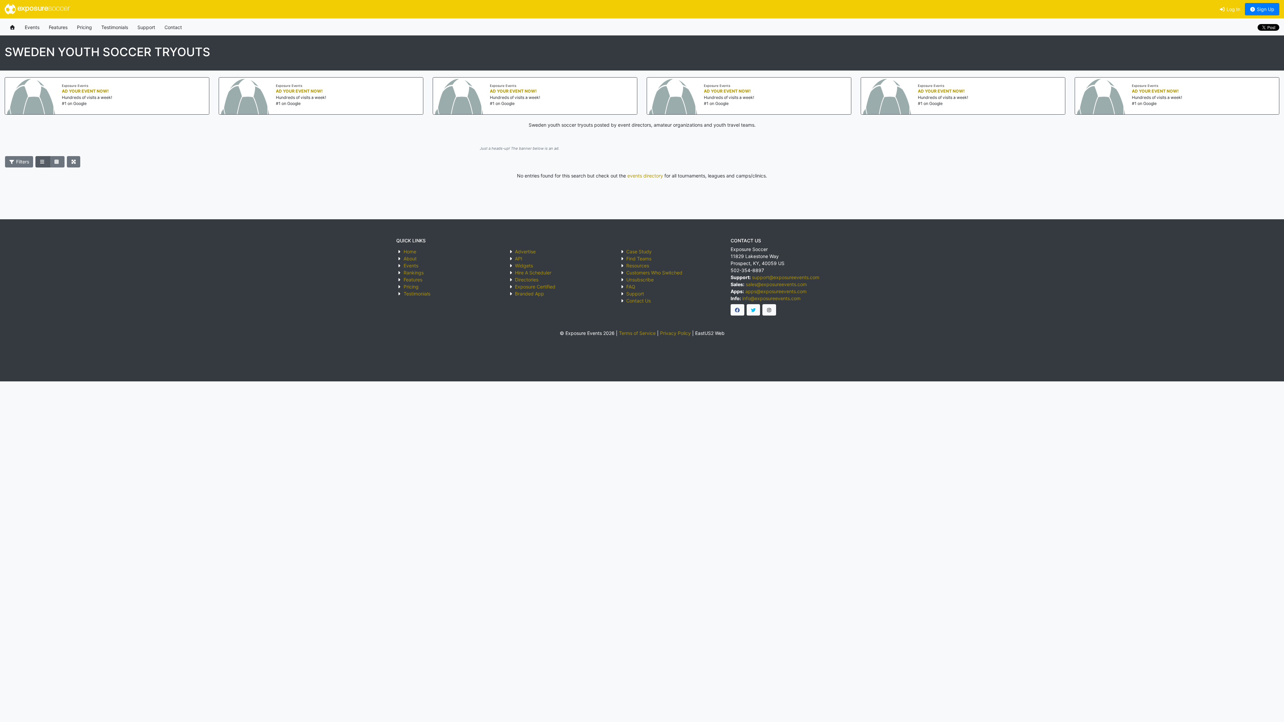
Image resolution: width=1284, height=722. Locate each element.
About (410, 258)
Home (410, 251)
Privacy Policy (675, 333)
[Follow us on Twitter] (753, 310)
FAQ (630, 286)
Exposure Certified (535, 286)
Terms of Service (637, 333)
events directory (645, 175)
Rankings (414, 272)
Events (32, 27)
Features (58, 27)
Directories (526, 279)
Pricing (84, 27)
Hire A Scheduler (533, 272)
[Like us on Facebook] (737, 310)
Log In (1232, 9)
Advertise (525, 251)
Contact (173, 27)
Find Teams (638, 258)
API (518, 258)
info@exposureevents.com (771, 298)
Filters (22, 161)
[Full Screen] (74, 161)
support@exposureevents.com (785, 277)
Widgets (524, 265)
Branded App (529, 293)
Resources (637, 265)
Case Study (639, 251)
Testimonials (114, 27)
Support (146, 27)
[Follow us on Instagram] (769, 310)
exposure (43, 9)
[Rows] (42, 161)
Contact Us (638, 301)
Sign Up (1265, 9)
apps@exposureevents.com (776, 291)
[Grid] (57, 161)
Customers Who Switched (654, 272)
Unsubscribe (640, 279)
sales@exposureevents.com (776, 284)
